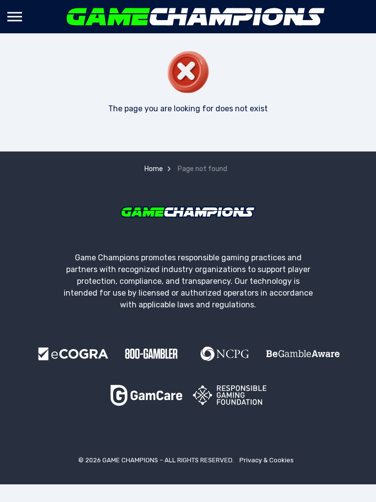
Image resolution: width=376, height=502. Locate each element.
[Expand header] (14, 16)
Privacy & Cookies (266, 460)
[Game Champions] (196, 16)
